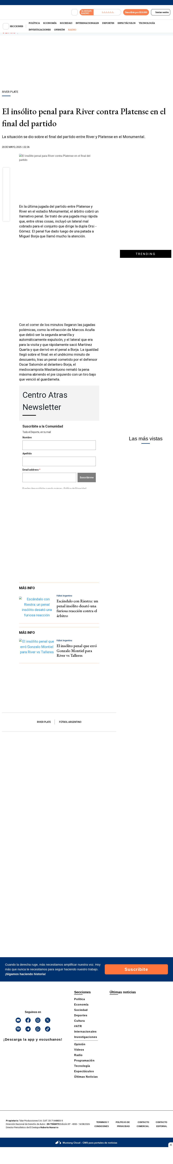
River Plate (44, 722)
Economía (50, 22)
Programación (84, 1060)
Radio (72, 29)
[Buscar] (74, 12)
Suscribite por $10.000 (136, 12)
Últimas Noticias (86, 1076)
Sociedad (66, 22)
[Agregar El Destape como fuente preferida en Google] (98, 147)
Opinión (59, 29)
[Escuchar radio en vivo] (107, 12)
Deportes (108, 22)
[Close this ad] (170, 1144)
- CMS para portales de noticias (90, 1142)
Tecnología (147, 22)
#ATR (78, 1026)
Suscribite (136, 969)
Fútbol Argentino (70, 722)
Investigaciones (40, 29)
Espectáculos (126, 22)
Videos (79, 1049)
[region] (86, 63)
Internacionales (87, 22)
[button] (6, 172)
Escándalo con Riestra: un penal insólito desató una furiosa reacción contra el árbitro (77, 608)
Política (34, 22)
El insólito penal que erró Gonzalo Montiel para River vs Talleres (77, 650)
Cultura (79, 1020)
